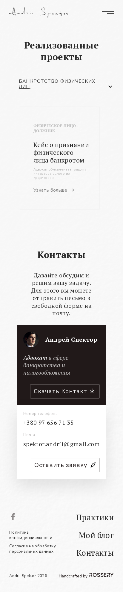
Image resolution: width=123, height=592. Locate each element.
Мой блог (96, 535)
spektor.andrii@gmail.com (61, 444)
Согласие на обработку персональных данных (32, 549)
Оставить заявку (60, 465)
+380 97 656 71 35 (48, 422)
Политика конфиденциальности (31, 535)
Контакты (95, 553)
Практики (95, 517)
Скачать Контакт (60, 391)
